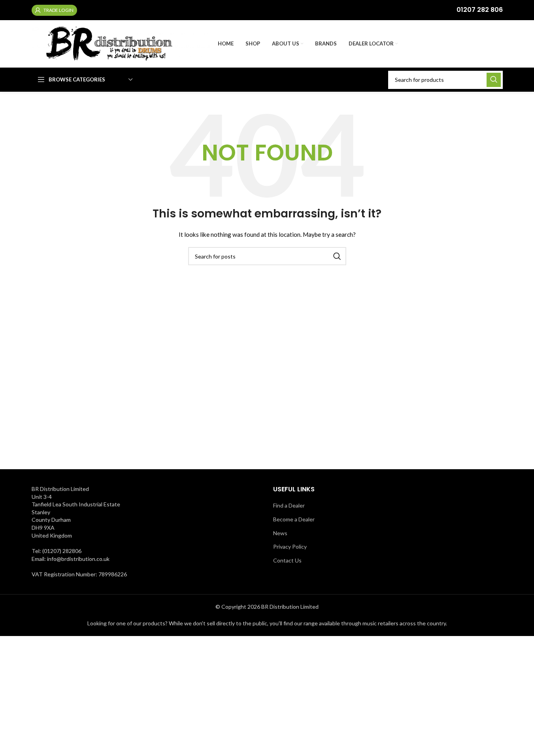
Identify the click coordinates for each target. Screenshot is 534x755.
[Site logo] (121, 43)
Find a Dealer (289, 505)
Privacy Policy (290, 546)
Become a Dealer (294, 519)
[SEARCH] (494, 80)
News (280, 533)
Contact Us (287, 560)
